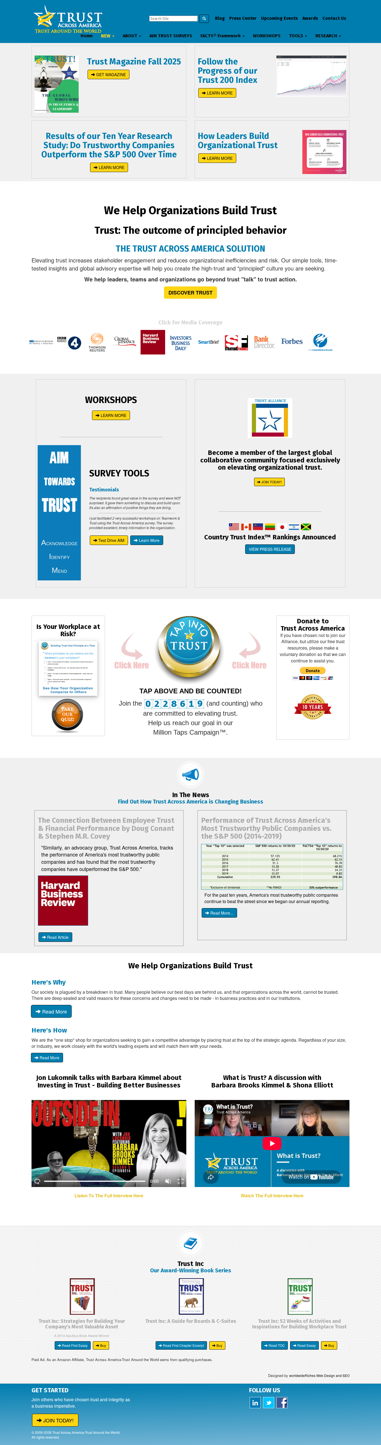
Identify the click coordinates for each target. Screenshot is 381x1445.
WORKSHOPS (267, 35)
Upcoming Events (279, 18)
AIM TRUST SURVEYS (170, 35)
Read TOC (276, 1345)
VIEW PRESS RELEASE (270, 549)
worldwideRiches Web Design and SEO (319, 1375)
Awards (310, 18)
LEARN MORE (219, 93)
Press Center (243, 18)
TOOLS (296, 35)
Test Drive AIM (110, 540)
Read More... (221, 913)
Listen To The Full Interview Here (108, 1195)
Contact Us (334, 18)
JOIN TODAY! (271, 481)
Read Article (57, 937)
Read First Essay (74, 1345)
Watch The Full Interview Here (272, 1195)
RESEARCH (326, 35)
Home (87, 35)
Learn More (149, 540)
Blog (220, 18)
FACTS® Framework (221, 35)
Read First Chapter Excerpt (183, 1345)
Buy (102, 1345)
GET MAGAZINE (110, 74)
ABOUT (130, 35)
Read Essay (306, 1345)
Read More (54, 1011)
